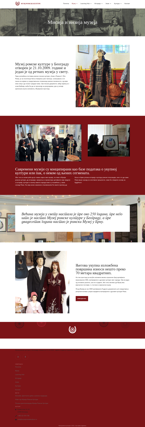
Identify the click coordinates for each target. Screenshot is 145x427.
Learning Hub (85, 3)
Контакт (127, 3)
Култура (117, 3)
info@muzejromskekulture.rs (27, 419)
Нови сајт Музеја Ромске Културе (26, 399)
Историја (97, 3)
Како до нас (81, 298)
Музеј (74, 3)
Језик (107, 3)
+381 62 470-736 (23, 416)
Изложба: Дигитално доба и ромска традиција (31, 396)
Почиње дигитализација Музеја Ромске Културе (31, 403)
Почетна (66, 3)
